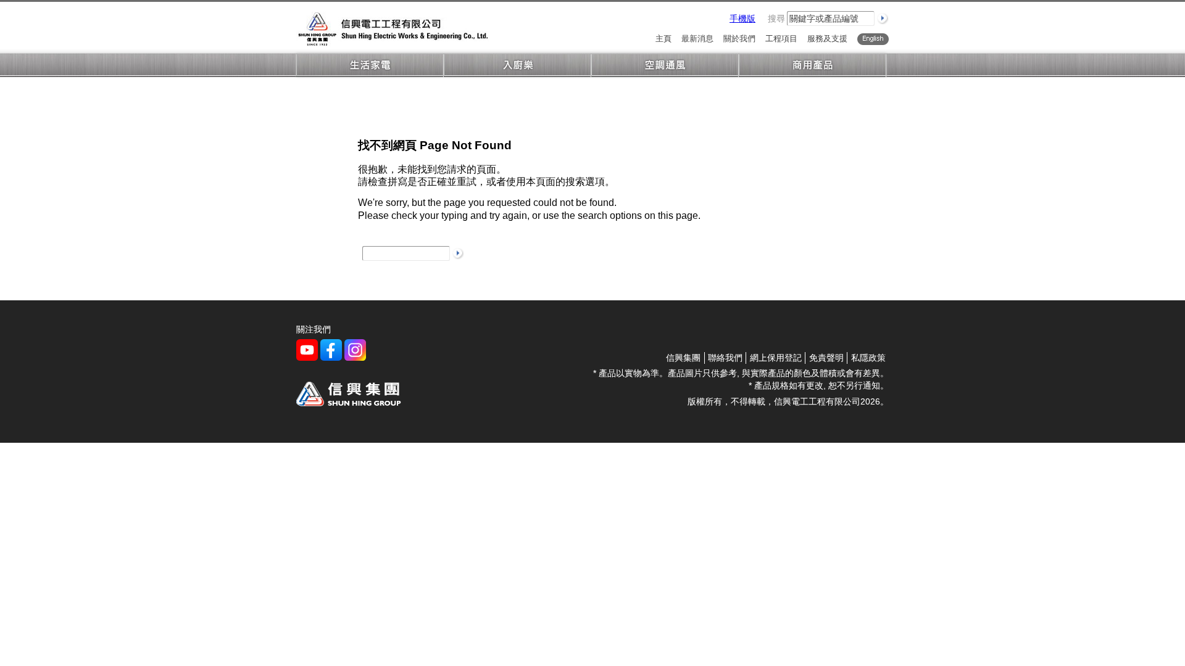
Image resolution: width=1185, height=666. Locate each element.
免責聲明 (826, 358)
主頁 (663, 39)
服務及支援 (827, 39)
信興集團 (683, 358)
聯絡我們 (725, 358)
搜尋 (776, 18)
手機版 (742, 18)
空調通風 (665, 65)
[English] (873, 39)
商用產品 (812, 65)
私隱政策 (868, 358)
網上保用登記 (776, 358)
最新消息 (697, 39)
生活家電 (370, 65)
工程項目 (781, 39)
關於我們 (739, 39)
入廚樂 (517, 65)
